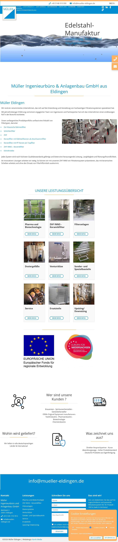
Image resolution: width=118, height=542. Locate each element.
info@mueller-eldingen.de (84, 3)
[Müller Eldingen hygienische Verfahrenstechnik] (9, 19)
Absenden (59, 531)
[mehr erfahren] (106, 523)
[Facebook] (110, 7)
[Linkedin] (107, 7)
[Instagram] (103, 7)
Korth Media (37, 539)
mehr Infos (31, 234)
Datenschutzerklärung (86, 533)
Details (86, 527)
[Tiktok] (103, 10)
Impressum (74, 533)
